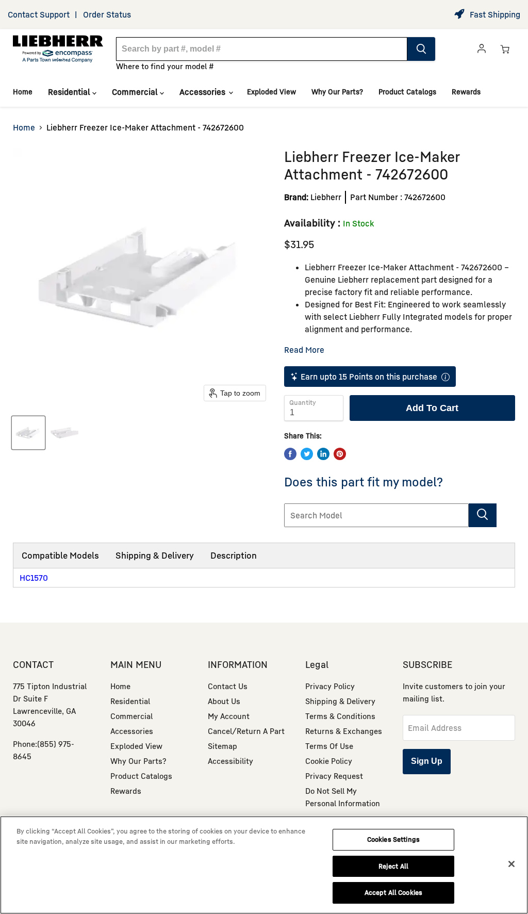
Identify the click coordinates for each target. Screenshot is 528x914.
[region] (264, 865)
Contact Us (228, 686)
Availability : (312, 222)
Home (22, 91)
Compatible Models (60, 555)
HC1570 (34, 578)
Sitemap (222, 745)
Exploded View (271, 91)
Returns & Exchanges (343, 731)
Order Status (107, 14)
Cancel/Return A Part (246, 731)
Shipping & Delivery (155, 555)
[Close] (511, 864)
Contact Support (39, 14)
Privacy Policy (330, 686)
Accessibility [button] (230, 760)
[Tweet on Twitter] (307, 454)
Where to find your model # (165, 66)
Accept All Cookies (393, 892)
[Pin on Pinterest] (340, 454)
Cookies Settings (393, 839)
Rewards (466, 91)
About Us (224, 701)
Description (233, 555)
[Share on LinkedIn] (323, 454)
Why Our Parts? (337, 91)
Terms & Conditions (340, 716)
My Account (229, 716)
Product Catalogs (407, 91)
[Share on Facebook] (290, 454)
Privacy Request (334, 775)
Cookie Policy (328, 760)
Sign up (426, 761)
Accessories (203, 92)
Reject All (393, 866)
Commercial (136, 92)
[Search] (421, 49)
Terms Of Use (329, 745)
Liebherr (325, 197)
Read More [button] (304, 350)
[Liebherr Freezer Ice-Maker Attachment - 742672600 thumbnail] (28, 432)
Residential (70, 92)
